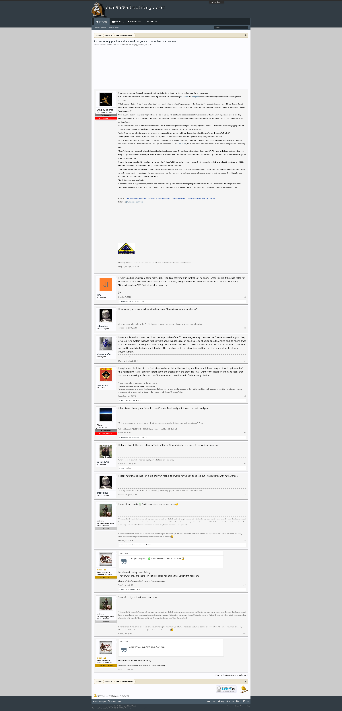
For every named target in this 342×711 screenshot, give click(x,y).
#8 (245, 494)
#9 (245, 540)
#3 (245, 328)
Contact (213, 701)
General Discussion (114, 44)
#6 (245, 433)
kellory (121, 540)
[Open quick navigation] (245, 35)
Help (222, 701)
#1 (245, 266)
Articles (153, 21)
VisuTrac (132, 400)
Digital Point (131, 706)
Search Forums (100, 28)
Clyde (120, 433)
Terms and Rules (233, 706)
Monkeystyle (100, 701)
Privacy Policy (245, 706)
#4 (245, 361)
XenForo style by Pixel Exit (142, 708)
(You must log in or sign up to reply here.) (231, 675)
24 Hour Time (115, 701)
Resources (135, 21)
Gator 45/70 (103, 462)
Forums (103, 21)
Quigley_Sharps (137, 44)
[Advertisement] (171, 66)
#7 (245, 464)
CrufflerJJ (122, 400)
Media (118, 21)
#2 (245, 297)
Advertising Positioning (116, 706)
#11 (244, 634)
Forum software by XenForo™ (111, 708)
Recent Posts (114, 28)
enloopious (102, 326)
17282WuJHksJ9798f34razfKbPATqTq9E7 (113, 696)
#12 (244, 669)
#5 (245, 396)
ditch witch (123, 545)
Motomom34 (103, 354)
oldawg (121, 468)
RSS (247, 701)
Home (231, 701)
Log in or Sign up (216, 2)
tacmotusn (123, 301)
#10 (244, 585)
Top (239, 701)
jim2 (99, 295)
